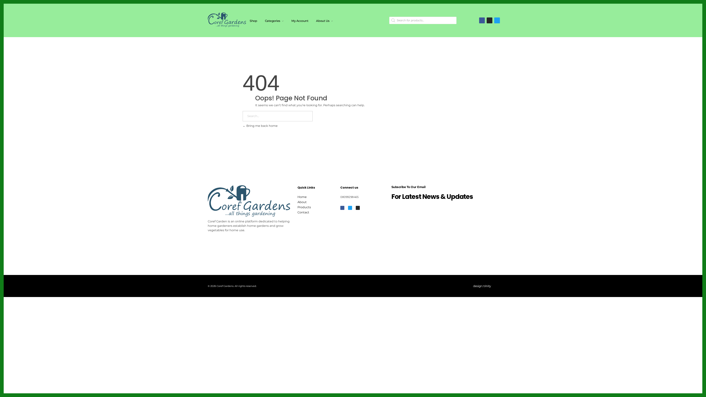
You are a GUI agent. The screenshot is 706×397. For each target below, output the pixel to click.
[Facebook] (482, 20)
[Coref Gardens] (227, 19)
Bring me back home (262, 126)
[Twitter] (497, 20)
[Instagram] (358, 208)
